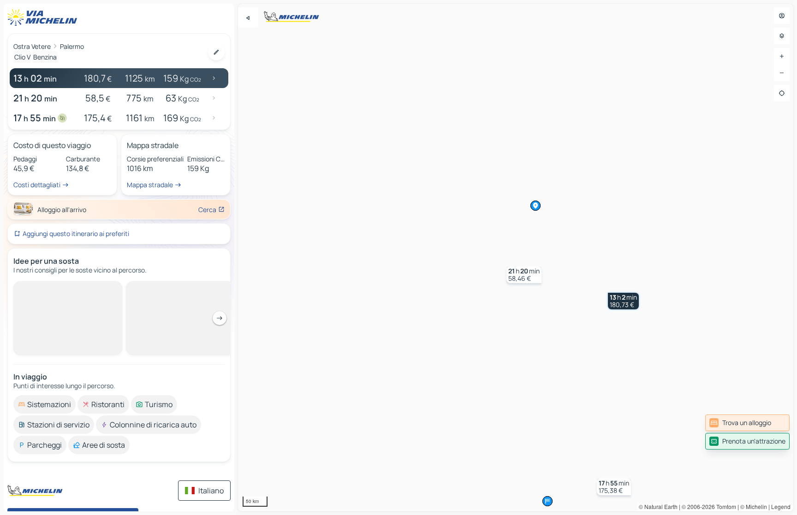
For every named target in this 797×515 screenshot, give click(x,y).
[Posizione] (782, 93)
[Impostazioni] (782, 36)
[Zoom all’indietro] (782, 73)
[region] (515, 257)
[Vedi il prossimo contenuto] (219, 318)
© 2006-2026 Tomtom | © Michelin (724, 506)
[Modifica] (216, 52)
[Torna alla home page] (44, 17)
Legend (781, 506)
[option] (44, 404)
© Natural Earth (658, 506)
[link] (747, 422)
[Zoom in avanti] (782, 56)
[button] (623, 301)
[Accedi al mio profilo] (782, 15)
